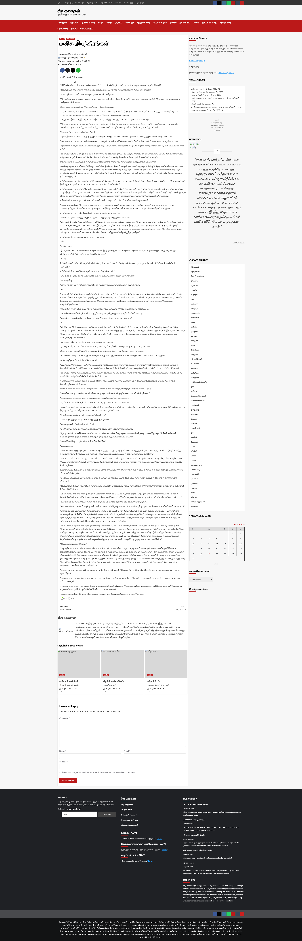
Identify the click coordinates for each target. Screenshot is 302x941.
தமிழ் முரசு (195, 377)
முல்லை (194, 488)
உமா (192, 299)
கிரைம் (109, 22)
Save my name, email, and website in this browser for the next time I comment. (98, 772)
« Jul (216, 564)
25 (201, 553)
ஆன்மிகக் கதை (88, 22)
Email (127, 751)
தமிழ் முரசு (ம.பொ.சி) (199, 382)
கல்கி (193, 322)
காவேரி (194, 327)
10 (193, 543)
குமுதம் (194, 336)
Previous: (66, 608)
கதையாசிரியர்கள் (105, 3)
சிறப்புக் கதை (225, 22)
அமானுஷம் (62, 22)
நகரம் (207, 804)
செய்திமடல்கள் (126, 809)
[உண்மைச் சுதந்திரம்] (79, 664)
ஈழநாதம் (194, 294)
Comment (64, 718)
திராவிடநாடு (195, 428)
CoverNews (145, 937)
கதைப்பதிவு (69, 3)
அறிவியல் (74, 22)
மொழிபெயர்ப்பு (86, 28)
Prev (191, 252)
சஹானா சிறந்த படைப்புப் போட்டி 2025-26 (207, 110)
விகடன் (194, 497)
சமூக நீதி (129, 22)
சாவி (193, 345)
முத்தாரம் (194, 483)
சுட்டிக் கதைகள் (160, 22)
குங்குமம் (194, 331)
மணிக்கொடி (195, 469)
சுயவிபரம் (117, 3)
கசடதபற (194, 308)
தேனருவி (194, 442)
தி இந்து (194, 391)
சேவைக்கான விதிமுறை (129, 820)
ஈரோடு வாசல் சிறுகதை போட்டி (202, 104)
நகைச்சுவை (185, 22)
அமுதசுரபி (195, 267)
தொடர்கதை (63, 28)
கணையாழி (195, 313)
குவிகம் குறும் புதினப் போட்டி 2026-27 (205, 89)
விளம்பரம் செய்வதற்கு (129, 815)
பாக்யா (193, 456)
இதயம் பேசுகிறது (197, 276)
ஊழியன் (194, 304)
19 (209, 548)
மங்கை (193, 460)
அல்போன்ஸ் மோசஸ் (70, 685)
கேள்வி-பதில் (80, 3)
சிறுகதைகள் (69, 10)
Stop (217, 247)
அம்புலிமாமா (195, 271)
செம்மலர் (194, 368)
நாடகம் (74, 28)
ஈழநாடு (194, 290)
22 (233, 548)
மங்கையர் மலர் (196, 465)
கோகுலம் (194, 341)
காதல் (100, 22)
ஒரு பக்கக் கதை (209, 22)
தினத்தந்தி (195, 410)
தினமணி (194, 414)
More (159, 838)
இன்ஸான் (194, 281)
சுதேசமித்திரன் (196, 359)
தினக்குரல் (195, 405)
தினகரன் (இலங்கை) (198, 400)
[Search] (243, 23)
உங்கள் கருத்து (128, 3)
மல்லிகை (194, 479)
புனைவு (196, 22)
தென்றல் (194, 437)
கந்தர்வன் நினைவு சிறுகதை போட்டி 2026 (207, 92)
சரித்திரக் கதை (143, 22)
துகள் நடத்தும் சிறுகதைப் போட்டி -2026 (206, 95)
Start (216, 247)
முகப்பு (60, 3)
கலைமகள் (195, 317)
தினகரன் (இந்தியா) (198, 396)
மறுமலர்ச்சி (195, 474)
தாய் (192, 387)
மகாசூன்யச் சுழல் (199, 820)
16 (240, 543)
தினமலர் (194, 423)
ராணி (193, 492)
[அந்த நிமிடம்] (166, 664)
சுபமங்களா (195, 364)
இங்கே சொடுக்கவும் (197, 60)
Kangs (186, 835)
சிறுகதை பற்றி (92, 3)
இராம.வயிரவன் (80, 54)
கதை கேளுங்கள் (127, 804)
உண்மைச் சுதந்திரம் (68, 681)
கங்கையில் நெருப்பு (198, 835)
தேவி (193, 446)
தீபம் (192, 433)
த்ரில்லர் (173, 22)
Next (243, 252)
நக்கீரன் (194, 451)
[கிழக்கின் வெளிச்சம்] (122, 664)
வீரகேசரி (194, 506)
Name (62, 751)
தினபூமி (194, 419)
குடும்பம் (118, 22)
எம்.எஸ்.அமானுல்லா (206, 850)
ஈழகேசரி (194, 285)
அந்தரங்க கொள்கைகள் (129, 825)
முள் (192, 863)
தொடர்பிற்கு (140, 3)
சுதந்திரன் (194, 354)
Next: (180, 608)
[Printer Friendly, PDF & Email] (67, 598)
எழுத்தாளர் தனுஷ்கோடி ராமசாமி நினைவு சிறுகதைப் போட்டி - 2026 (216, 107)
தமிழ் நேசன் (195, 373)
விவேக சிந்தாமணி (198, 502)
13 (217, 543)
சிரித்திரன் (195, 350)
